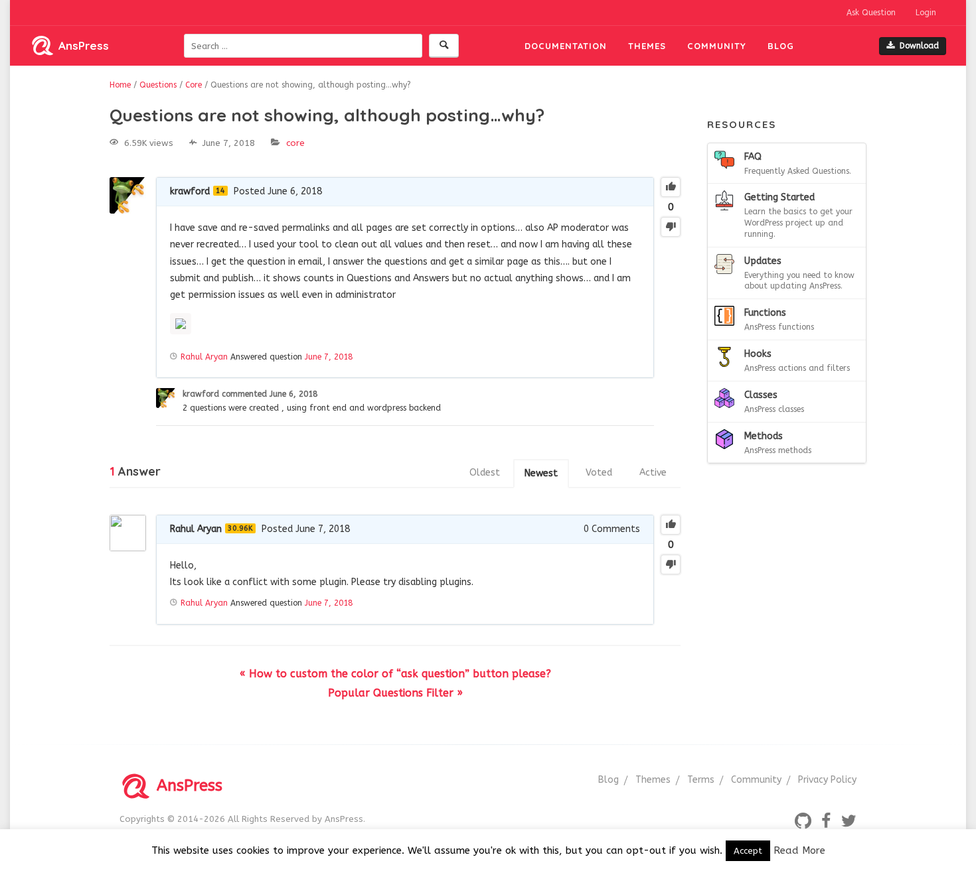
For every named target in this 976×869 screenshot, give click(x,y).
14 (220, 190)
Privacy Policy (827, 779)
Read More (799, 850)
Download (919, 45)
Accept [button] (748, 851)
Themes (647, 45)
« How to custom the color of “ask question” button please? (395, 673)
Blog (781, 45)
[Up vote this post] (671, 187)
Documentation (566, 45)
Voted (599, 472)
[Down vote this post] (671, 227)
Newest (541, 473)
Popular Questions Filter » (395, 693)
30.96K (240, 528)
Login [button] (926, 12)
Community (716, 45)
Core (295, 143)
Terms (700, 779)
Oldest (484, 472)
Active (653, 472)
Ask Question (871, 12)
